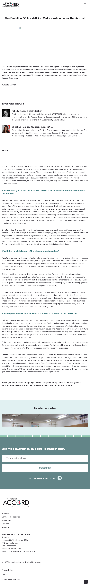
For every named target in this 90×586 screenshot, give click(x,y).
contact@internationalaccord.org (21, 551)
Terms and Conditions (11, 580)
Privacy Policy (7, 570)
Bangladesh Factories (11, 517)
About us (6, 527)
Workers (5, 513)
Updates (5, 524)
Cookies (5, 575)
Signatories (6, 520)
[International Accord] (11, 4)
